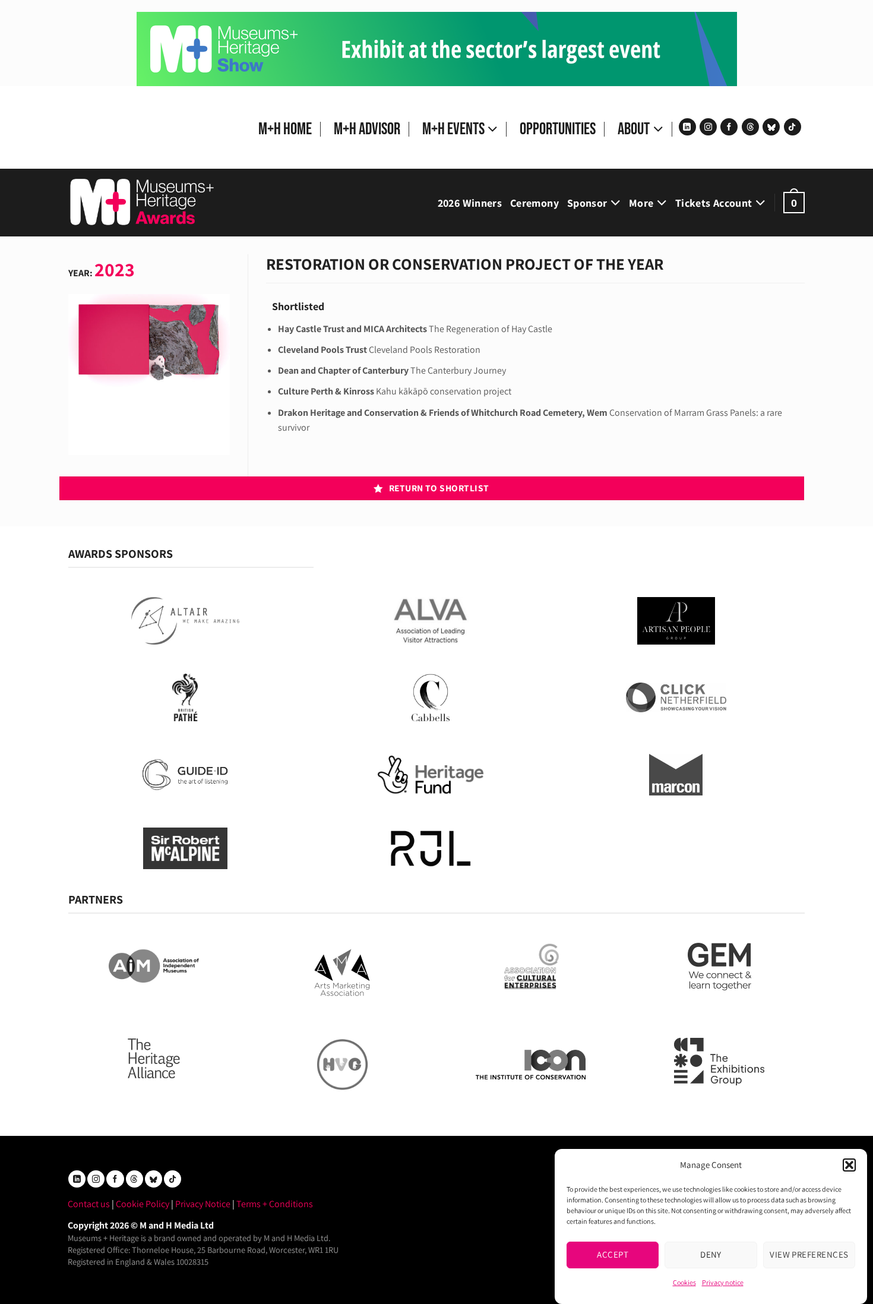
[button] (849, 1165)
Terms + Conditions (274, 1204)
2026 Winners (470, 203)
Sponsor (587, 203)
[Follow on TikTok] (792, 126)
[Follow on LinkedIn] (687, 126)
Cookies (684, 1282)
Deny (711, 1254)
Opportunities (558, 129)
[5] (437, 48)
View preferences (809, 1254)
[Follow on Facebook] (729, 126)
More (641, 203)
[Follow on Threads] (750, 126)
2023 (114, 269)
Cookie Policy (142, 1204)
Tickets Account (713, 203)
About (634, 129)
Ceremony (534, 203)
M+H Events (453, 129)
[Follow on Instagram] (708, 126)
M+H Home (285, 129)
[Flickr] (771, 126)
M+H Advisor (367, 129)
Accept (612, 1254)
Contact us (89, 1204)
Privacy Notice (202, 1204)
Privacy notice (723, 1282)
